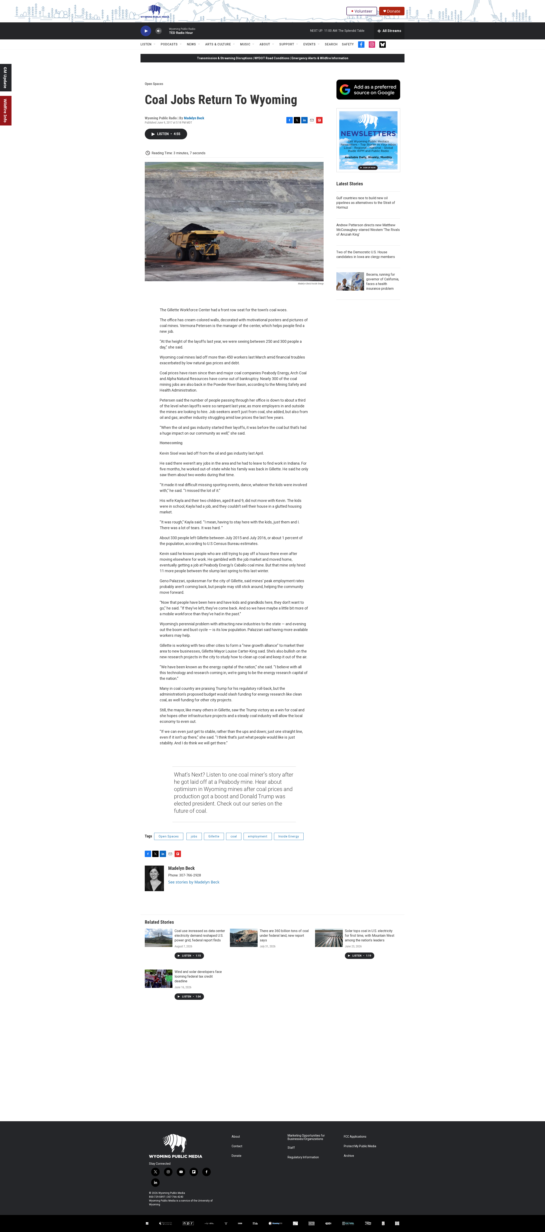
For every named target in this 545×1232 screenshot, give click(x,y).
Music (245, 44)
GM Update (5, 77)
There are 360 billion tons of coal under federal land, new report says (284, 935)
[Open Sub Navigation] (154, 44)
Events (309, 44)
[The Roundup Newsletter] (368, 140)
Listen (146, 44)
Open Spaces (154, 84)
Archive (349, 1155)
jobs (194, 836)
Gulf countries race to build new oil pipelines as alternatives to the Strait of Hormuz (365, 202)
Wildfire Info (5, 110)
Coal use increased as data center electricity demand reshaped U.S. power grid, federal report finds (200, 935)
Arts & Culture (218, 44)
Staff (291, 1147)
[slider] (165, 31)
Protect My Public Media (360, 1146)
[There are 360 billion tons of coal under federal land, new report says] (244, 938)
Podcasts (169, 44)
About (265, 44)
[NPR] (188, 1223)
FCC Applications (355, 1136)
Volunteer (363, 11)
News (191, 44)
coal (234, 836)
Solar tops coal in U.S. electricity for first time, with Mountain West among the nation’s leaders (369, 935)
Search (331, 44)
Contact (237, 1146)
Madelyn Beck (194, 118)
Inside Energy (288, 836)
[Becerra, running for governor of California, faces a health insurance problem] (350, 281)
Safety (348, 44)
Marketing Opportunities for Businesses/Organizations (306, 1137)
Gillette (213, 836)
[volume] (158, 31)
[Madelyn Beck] (154, 878)
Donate (393, 11)
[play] (145, 31)
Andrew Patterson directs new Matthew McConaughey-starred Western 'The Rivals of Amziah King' (368, 229)
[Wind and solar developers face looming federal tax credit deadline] (158, 979)
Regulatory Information (303, 1157)
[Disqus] (272, 1063)
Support (286, 44)
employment (257, 836)
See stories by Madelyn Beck (193, 882)
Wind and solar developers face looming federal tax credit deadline (198, 976)
